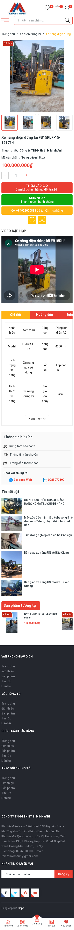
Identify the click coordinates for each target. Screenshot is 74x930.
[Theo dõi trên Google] (25, 893)
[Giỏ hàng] (56, 8)
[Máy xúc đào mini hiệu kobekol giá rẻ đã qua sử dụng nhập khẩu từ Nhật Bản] (11, 523)
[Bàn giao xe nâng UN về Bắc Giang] (11, 564)
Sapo (21, 908)
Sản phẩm (8, 676)
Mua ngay (37, 199)
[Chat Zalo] (45, 479)
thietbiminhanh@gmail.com (19, 856)
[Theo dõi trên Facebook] (5, 893)
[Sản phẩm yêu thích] (47, 8)
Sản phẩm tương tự (19, 605)
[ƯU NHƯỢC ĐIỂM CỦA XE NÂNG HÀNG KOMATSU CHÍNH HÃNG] (11, 506)
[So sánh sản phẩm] (66, 8)
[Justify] (67, 20)
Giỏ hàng (37, 923)
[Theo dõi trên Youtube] (35, 893)
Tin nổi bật (10, 491)
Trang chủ (8, 666)
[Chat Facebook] (11, 479)
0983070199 (56, 479)
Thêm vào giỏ (37, 187)
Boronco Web (23, 479)
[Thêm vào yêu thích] (32, 220)
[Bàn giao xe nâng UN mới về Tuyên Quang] (11, 588)
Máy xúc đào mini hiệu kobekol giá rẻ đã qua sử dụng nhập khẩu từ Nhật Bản (48, 521)
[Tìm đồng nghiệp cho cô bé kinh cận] (11, 541)
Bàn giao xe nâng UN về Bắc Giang (46, 552)
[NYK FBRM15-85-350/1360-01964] (11, 622)
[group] (37, 76)
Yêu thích (66, 925)
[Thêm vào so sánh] (42, 220)
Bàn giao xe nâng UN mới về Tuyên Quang (46, 584)
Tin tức (6, 681)
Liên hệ (6, 686)
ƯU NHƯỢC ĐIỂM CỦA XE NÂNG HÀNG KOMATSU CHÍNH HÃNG (44, 501)
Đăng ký (63, 874)
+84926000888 (26, 210)
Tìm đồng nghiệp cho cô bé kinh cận (48, 535)
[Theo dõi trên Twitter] (15, 893)
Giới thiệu (7, 671)
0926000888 (24, 851)
